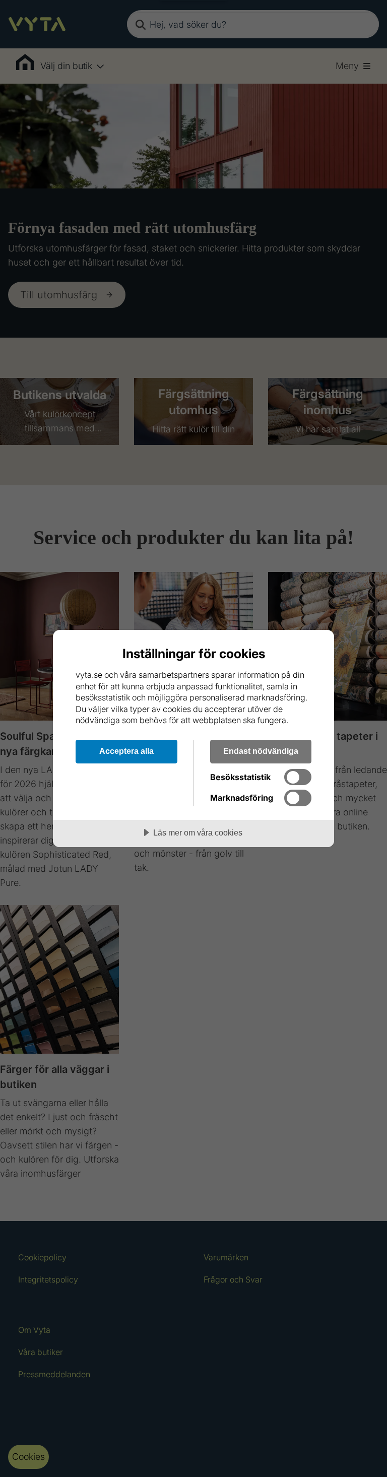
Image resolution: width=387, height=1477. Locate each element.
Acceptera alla (126, 750)
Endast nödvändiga (260, 750)
